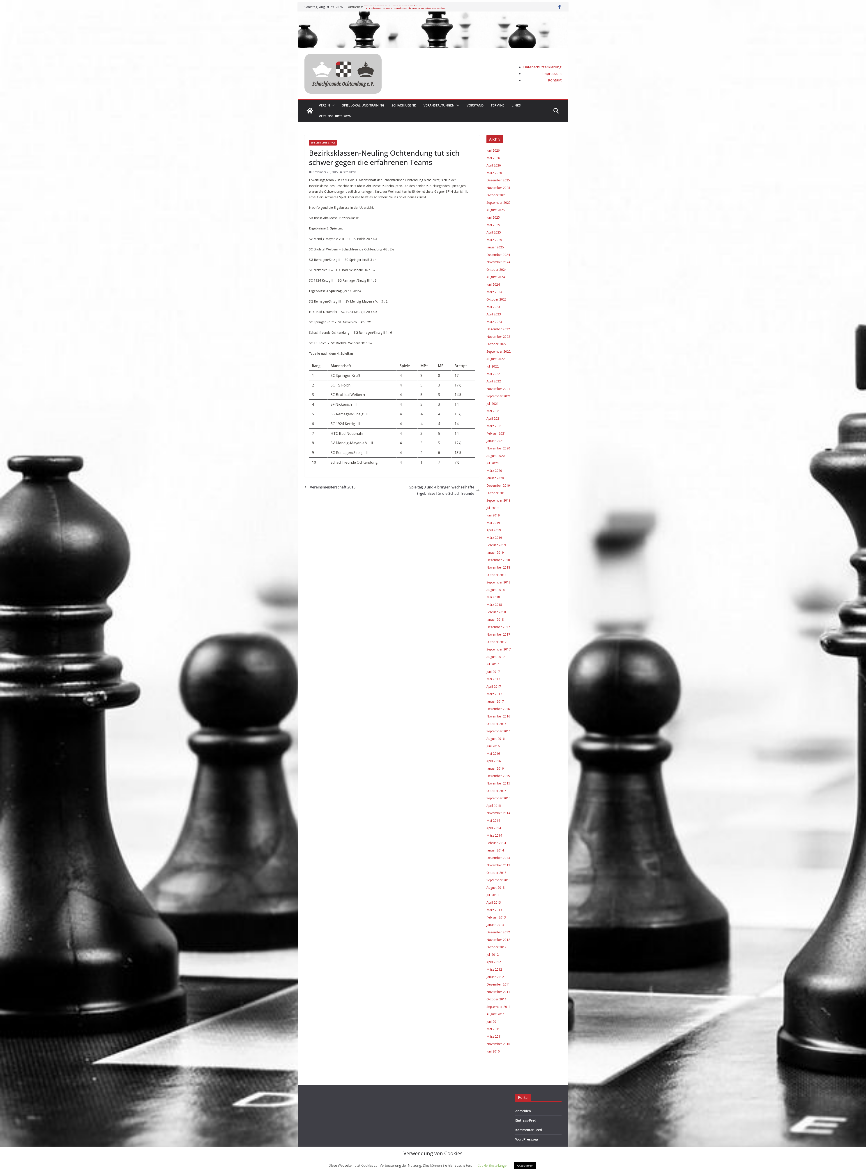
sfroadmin (350, 172)
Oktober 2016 (496, 724)
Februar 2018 (496, 612)
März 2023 (494, 321)
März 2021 (494, 426)
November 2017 (498, 634)
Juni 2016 (493, 746)
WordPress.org (526, 1139)
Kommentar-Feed (528, 1130)
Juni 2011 (493, 1021)
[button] (332, 105)
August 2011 (495, 1014)
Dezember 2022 (498, 329)
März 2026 (494, 173)
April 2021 (493, 418)
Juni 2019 (493, 515)
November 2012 (498, 939)
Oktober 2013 (496, 872)
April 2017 (493, 686)
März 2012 (494, 969)
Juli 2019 (492, 508)
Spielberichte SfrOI (323, 142)
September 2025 (498, 202)
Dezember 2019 (498, 485)
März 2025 (494, 240)
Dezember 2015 (498, 776)
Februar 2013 (496, 917)
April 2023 (493, 314)
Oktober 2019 (496, 493)
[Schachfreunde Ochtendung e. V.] (433, 14)
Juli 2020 (492, 463)
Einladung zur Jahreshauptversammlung (392, 7)
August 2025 (495, 210)
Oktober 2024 (496, 269)
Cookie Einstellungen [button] (493, 1165)
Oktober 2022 (496, 344)
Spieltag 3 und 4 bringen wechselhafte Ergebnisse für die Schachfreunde (441, 490)
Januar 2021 (495, 441)
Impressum (552, 73)
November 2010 (498, 1044)
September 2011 (498, 1006)
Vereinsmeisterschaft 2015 (332, 487)
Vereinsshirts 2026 (335, 116)
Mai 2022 (493, 374)
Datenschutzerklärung (542, 67)
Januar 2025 (495, 247)
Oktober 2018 (496, 575)
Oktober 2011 (496, 999)
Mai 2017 (493, 679)
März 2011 (494, 1036)
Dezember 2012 (498, 932)
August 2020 (495, 455)
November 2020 (498, 448)
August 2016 (495, 738)
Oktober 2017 (496, 642)
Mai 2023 (493, 307)
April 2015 (493, 805)
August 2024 (495, 277)
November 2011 (498, 992)
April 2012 (493, 962)
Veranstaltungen (439, 105)
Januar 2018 (495, 619)
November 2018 (498, 567)
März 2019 (494, 537)
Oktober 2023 (496, 299)
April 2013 (493, 902)
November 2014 (498, 813)
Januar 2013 (495, 925)
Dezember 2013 (498, 858)
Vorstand (475, 105)
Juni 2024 (493, 284)
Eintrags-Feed (525, 1120)
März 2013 (494, 910)
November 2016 (498, 716)
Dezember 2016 (498, 709)
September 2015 (498, 798)
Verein (324, 105)
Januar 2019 (495, 552)
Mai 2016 (493, 753)
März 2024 (494, 292)
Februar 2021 (496, 433)
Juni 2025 (493, 217)
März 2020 (494, 470)
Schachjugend (404, 105)
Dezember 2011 (498, 984)
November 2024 (498, 262)
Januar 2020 (495, 478)
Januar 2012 (495, 977)
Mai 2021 (493, 411)
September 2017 (498, 649)
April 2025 (493, 232)
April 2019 (493, 530)
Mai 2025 (493, 225)
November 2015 (498, 783)
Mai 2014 (493, 820)
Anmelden (523, 1111)
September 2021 (498, 396)
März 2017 (494, 694)
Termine (497, 105)
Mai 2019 (493, 523)
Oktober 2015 (496, 791)
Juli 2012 (492, 954)
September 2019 (498, 500)
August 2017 (495, 657)
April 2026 (493, 165)
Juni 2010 (493, 1051)
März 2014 (494, 835)
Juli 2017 (492, 664)
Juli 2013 (492, 895)
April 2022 (493, 381)
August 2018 (495, 590)
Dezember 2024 (498, 254)
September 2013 (498, 880)
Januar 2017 (495, 701)
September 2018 (498, 582)
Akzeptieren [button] (525, 1166)
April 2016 (493, 761)
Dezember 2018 (498, 560)
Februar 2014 (496, 843)
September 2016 (498, 731)
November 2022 (498, 336)
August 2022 (495, 359)
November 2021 (498, 388)
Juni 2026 (493, 150)
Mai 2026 (493, 158)
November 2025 (498, 187)
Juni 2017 (493, 671)
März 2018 (494, 604)
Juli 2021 (492, 403)
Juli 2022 (492, 366)
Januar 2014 (495, 850)
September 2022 (498, 351)
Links (516, 105)
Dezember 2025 (498, 180)
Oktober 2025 (496, 195)
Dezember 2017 (498, 627)
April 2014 (493, 828)
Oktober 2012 (496, 947)
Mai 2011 (493, 1029)
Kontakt (555, 80)
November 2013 (498, 865)
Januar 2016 (495, 768)
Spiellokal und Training (363, 105)
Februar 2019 (496, 545)
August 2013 (495, 887)
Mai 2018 (493, 597)
